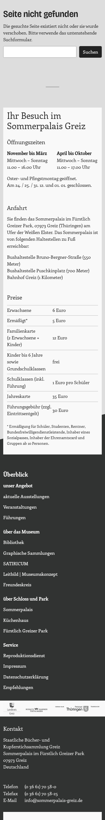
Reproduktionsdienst (24, 655)
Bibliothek (13, 542)
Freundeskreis (17, 584)
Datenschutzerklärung (25, 677)
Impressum (14, 666)
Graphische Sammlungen (29, 553)
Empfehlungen (18, 687)
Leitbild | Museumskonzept (30, 574)
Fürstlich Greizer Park (25, 630)
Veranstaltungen (20, 507)
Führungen (14, 517)
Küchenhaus (15, 620)
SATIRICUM (15, 563)
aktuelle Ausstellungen (26, 496)
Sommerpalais (18, 609)
